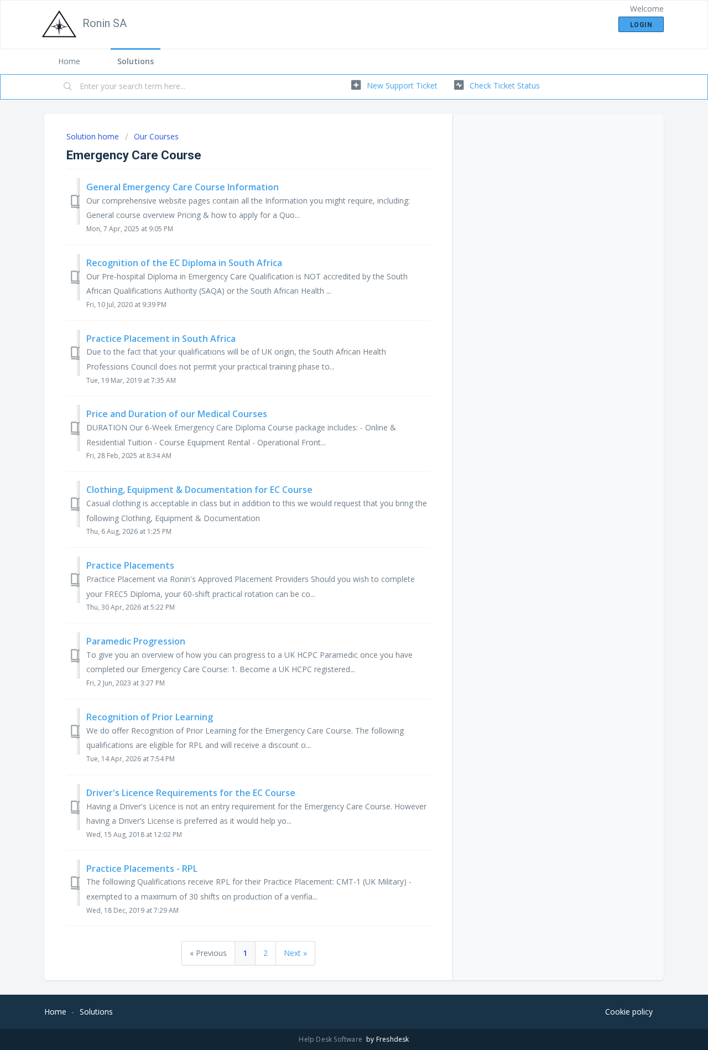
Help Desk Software (331, 1039)
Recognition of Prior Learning (149, 717)
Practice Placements (130, 565)
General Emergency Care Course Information (182, 187)
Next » (295, 953)
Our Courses (156, 136)
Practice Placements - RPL (141, 868)
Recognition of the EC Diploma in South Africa (184, 263)
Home (69, 61)
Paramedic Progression (135, 641)
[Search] (68, 87)
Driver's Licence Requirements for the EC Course (190, 793)
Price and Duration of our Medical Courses (176, 414)
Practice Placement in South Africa (161, 338)
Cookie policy (629, 1011)
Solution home (93, 136)
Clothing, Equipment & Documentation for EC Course (199, 490)
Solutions (135, 61)
